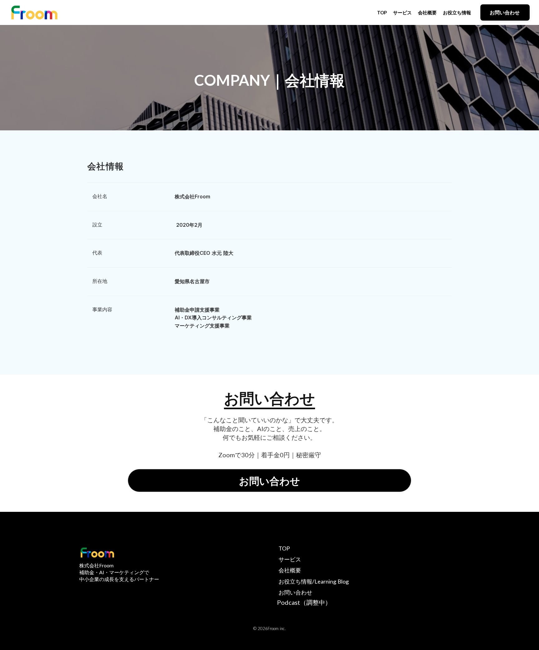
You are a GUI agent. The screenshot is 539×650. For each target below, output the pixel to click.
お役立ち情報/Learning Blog (314, 581)
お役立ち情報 (457, 12)
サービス (402, 12)
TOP (382, 12)
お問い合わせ (295, 592)
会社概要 (427, 12)
